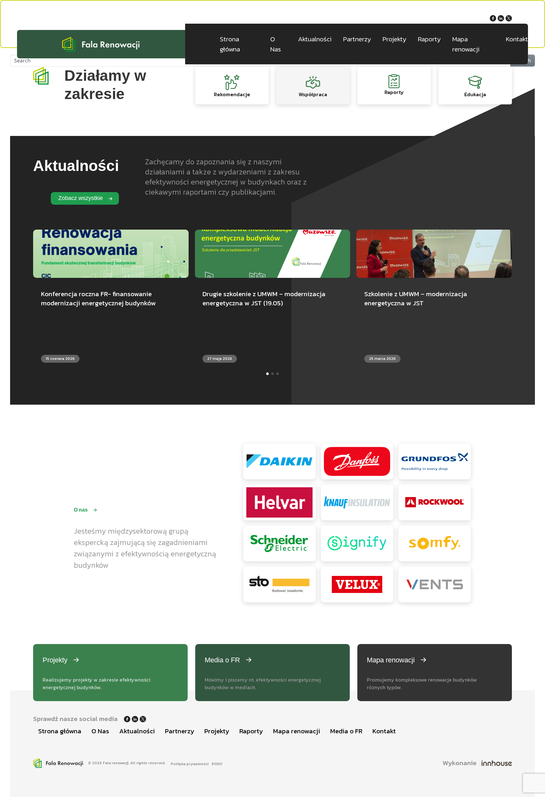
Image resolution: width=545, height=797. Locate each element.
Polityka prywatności (189, 764)
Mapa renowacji (465, 44)
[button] (267, 373)
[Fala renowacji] (101, 44)
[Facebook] (494, 17)
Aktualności (314, 39)
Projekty (394, 39)
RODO (217, 764)
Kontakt (517, 39)
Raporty (429, 39)
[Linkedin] (502, 17)
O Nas (275, 44)
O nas (81, 510)
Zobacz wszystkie (81, 198)
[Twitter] (509, 17)
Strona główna (230, 44)
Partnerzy (357, 39)
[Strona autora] (497, 763)
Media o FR (346, 731)
